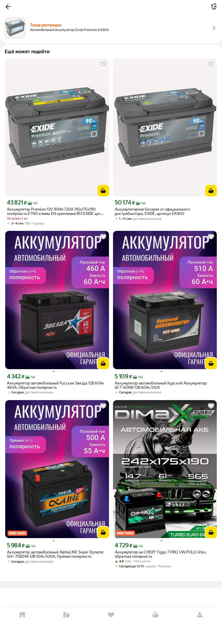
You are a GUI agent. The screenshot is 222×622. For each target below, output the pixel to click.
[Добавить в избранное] (103, 64)
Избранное (111, 615)
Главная (22, 615)
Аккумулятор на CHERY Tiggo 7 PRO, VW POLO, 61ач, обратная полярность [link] (160, 554)
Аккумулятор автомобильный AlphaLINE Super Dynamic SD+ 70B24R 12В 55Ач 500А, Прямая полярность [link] (55, 554)
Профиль (199, 615)
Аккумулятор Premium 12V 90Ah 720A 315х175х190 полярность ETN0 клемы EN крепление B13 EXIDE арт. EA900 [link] (54, 211)
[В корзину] (103, 190)
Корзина (155, 615)
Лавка (67, 615)
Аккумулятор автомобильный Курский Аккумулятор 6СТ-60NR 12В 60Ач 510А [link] (161, 385)
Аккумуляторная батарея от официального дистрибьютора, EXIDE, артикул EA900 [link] (152, 211)
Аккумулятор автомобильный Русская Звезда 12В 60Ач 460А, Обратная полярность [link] (55, 385)
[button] (8, 6)
